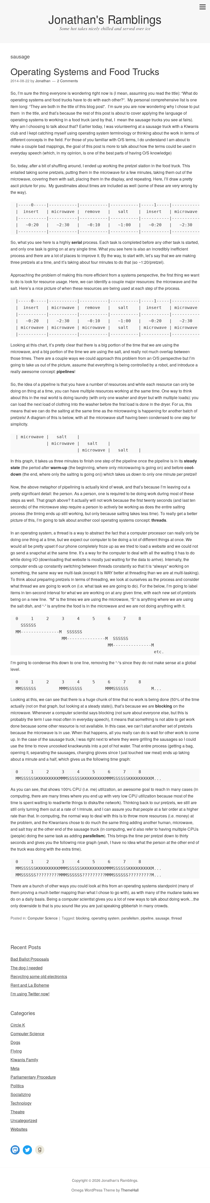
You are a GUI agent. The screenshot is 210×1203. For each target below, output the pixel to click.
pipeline (147, 918)
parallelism (130, 918)
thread (176, 918)
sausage (162, 918)
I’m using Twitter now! (29, 994)
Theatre (17, 1112)
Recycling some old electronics (38, 976)
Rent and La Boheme (29, 985)
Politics (17, 1086)
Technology (21, 1103)
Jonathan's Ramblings (105, 18)
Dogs (15, 1042)
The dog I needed (26, 968)
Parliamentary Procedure (33, 1077)
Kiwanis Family (24, 1060)
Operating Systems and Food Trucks (84, 71)
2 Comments (67, 80)
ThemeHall (130, 1190)
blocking (82, 918)
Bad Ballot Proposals (29, 959)
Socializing (20, 1094)
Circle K (17, 1025)
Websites (18, 1129)
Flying (16, 1051)
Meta (14, 1068)
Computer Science (43, 918)
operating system (105, 918)
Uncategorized (23, 1120)
